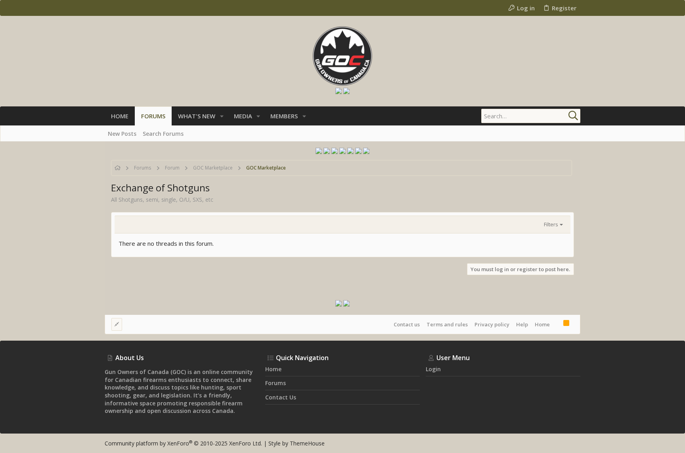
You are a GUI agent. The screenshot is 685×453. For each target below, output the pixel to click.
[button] (222, 116)
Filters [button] (551, 224)
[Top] (556, 324)
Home (542, 324)
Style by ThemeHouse (296, 443)
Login (433, 369)
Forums (275, 383)
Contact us (407, 324)
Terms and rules (447, 324)
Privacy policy (492, 324)
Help (522, 324)
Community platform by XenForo (183, 443)
